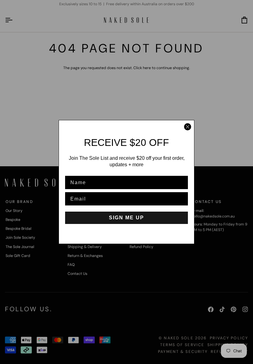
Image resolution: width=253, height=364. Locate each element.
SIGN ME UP (126, 217)
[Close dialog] (187, 126)
